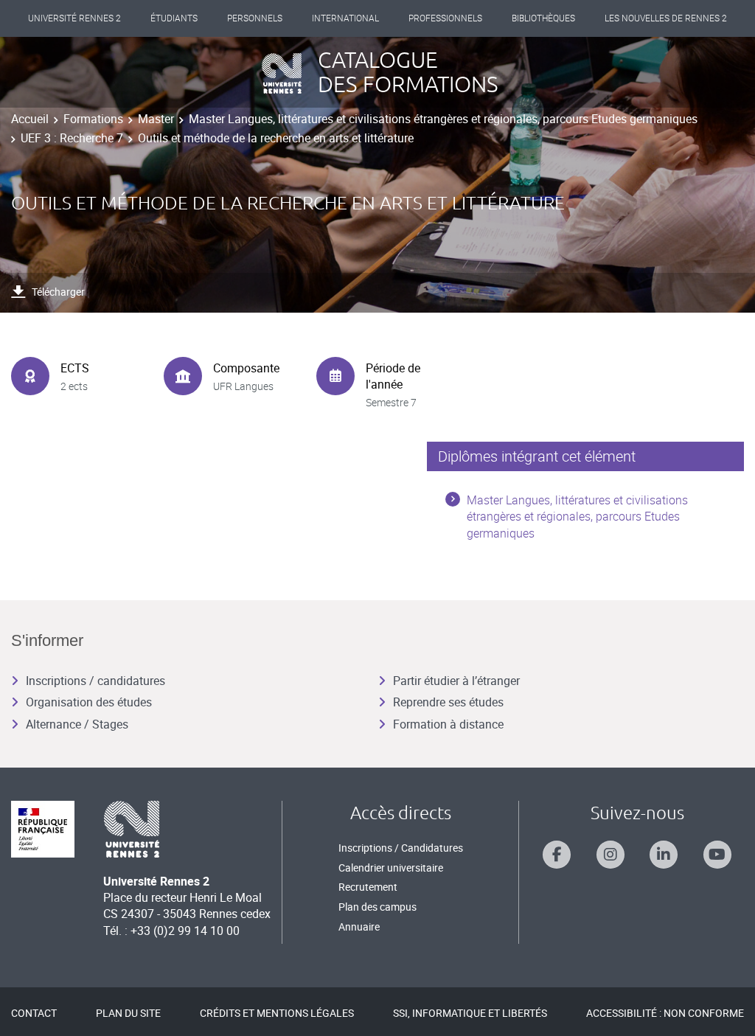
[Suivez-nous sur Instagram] (610, 855)
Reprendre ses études (448, 702)
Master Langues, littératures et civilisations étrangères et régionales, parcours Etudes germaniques (443, 119)
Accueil (30, 119)
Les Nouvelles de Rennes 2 (666, 18)
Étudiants (174, 18)
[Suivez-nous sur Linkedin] (664, 855)
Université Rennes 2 (74, 18)
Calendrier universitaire (390, 868)
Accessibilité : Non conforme (665, 1013)
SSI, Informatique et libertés (470, 1013)
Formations (93, 119)
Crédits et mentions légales (277, 1013)
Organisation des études (89, 702)
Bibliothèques (543, 18)
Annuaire (359, 926)
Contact (34, 1013)
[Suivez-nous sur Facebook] (557, 855)
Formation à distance (448, 724)
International (345, 18)
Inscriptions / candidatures (95, 680)
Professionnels (445, 18)
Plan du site (128, 1013)
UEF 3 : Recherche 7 (72, 138)
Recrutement (367, 887)
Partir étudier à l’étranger (456, 680)
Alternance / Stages (77, 724)
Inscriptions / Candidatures (400, 848)
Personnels (254, 18)
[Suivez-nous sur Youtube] (717, 855)
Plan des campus (377, 907)
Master (156, 119)
